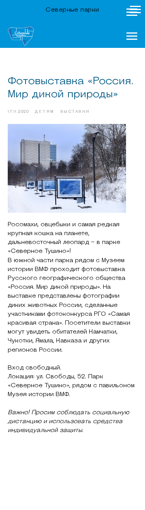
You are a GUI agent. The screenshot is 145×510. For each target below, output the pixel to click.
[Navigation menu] (131, 12)
